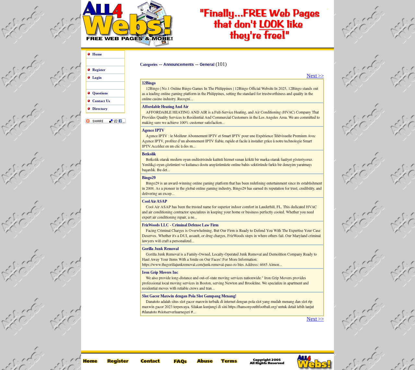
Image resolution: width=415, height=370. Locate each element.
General (207, 64)
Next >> (315, 75)
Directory (100, 109)
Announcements (178, 64)
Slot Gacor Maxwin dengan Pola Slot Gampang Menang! (189, 296)
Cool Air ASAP (154, 201)
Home (97, 54)
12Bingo (149, 83)
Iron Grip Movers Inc (160, 272)
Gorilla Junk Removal (160, 248)
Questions (100, 93)
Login (96, 77)
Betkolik (149, 154)
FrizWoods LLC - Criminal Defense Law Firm (180, 225)
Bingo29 (149, 177)
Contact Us (101, 101)
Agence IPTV (153, 130)
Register (98, 70)
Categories (149, 64)
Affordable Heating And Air (165, 106)
